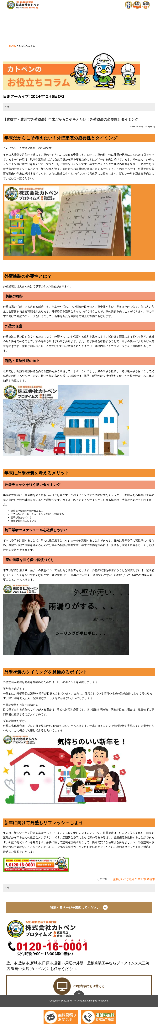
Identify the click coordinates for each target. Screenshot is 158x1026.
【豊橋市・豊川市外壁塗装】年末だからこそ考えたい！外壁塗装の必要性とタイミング (70, 119)
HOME (12, 45)
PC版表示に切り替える (89, 986)
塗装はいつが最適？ (125, 879)
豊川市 (142, 879)
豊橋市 (151, 879)
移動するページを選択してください (76, 907)
